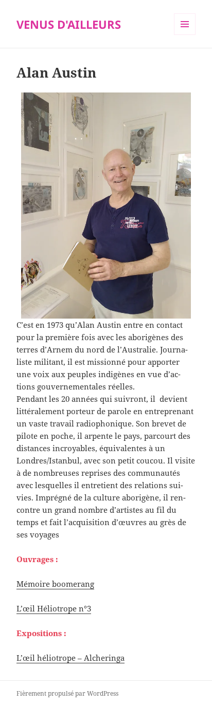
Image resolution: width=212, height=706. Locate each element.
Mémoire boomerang (55, 584)
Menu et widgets (185, 34)
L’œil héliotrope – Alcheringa (70, 658)
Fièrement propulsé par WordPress (67, 693)
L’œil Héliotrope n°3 (53, 608)
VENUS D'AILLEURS (68, 24)
